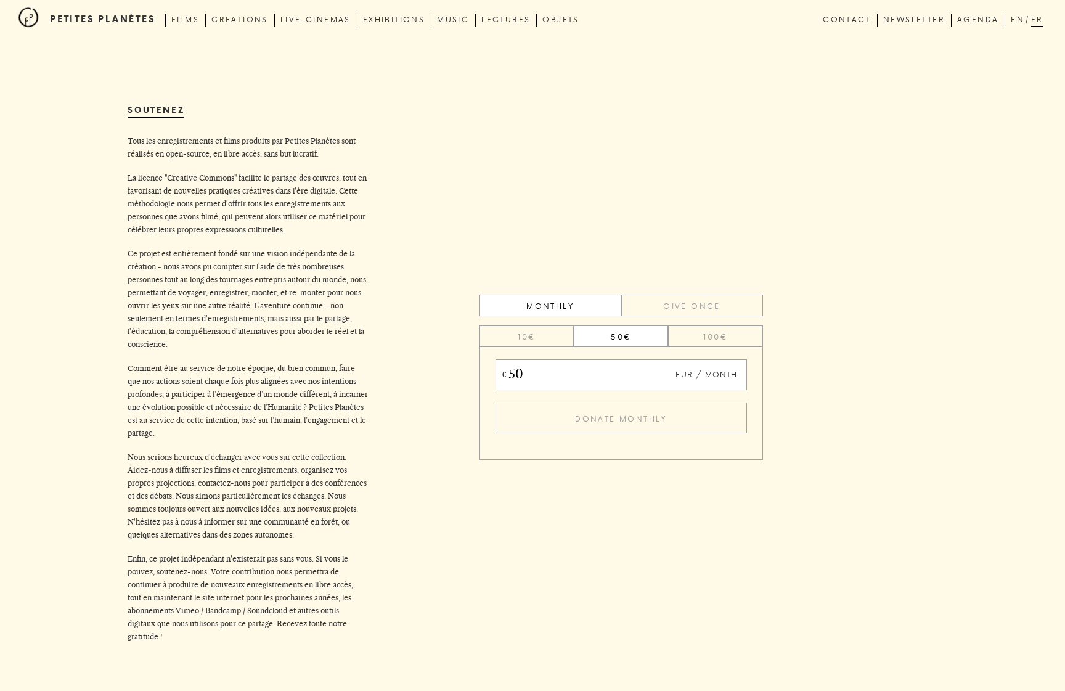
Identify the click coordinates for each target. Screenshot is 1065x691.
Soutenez (89, 75)
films (185, 19)
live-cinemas (315, 19)
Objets (560, 19)
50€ (620, 336)
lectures (505, 19)
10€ (527, 336)
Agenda (977, 19)
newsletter (914, 19)
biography (92, 58)
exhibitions (394, 19)
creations (239, 19)
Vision (80, 41)
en (1017, 19)
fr (1037, 19)
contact (847, 19)
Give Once (691, 305)
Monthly (550, 305)
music (453, 19)
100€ (715, 336)
